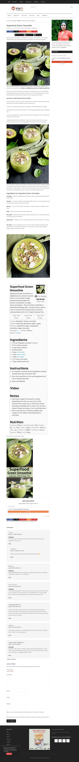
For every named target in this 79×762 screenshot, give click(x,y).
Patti (10, 566)
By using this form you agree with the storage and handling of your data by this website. (28, 717)
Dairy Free (13, 521)
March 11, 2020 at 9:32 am (15, 534)
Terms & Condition (55, 729)
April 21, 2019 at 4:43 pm (15, 644)
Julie (10, 625)
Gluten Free (17, 521)
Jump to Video (29, 34)
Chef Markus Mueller (14, 604)
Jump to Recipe (19, 34)
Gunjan (18, 333)
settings (7, 751)
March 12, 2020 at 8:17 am (17, 550)
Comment (9, 674)
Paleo (20, 521)
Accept (9, 753)
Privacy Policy (61, 729)
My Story (8, 734)
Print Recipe (38, 34)
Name (8, 691)
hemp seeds (21, 354)
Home (14, 20)
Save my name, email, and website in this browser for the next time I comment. (25, 712)
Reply (10, 543)
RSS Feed (8, 744)
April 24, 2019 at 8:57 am (15, 568)
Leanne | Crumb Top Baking (15, 642)
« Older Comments (11, 659)
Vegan (35, 521)
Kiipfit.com (18, 8)
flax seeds (20, 357)
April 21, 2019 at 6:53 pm (15, 627)
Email (8, 697)
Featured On (9, 739)
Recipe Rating (10, 669)
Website (8, 703)
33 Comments (34, 28)
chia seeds (20, 352)
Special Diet (31, 521)
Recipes (19, 20)
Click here (63, 47)
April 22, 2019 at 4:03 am (15, 586)
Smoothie (27, 521)
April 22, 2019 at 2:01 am (15, 606)
